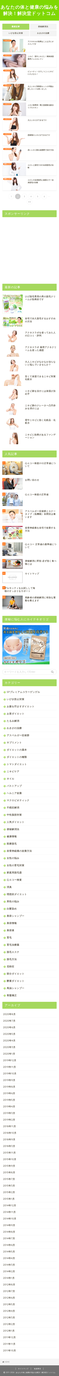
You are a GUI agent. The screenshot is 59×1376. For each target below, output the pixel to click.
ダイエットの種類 (17, 756)
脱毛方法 (12, 959)
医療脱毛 (12, 843)
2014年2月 (9, 1271)
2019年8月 (9, 1086)
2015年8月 (9, 1172)
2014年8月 (9, 1231)
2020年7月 (9, 1020)
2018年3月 (9, 1146)
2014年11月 (9, 1211)
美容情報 (12, 923)
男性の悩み (13, 901)
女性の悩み (13, 858)
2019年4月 (9, 1106)
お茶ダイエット (15, 713)
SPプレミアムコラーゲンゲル (23, 691)
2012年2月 (9, 1324)
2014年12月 (9, 1205)
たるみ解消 (13, 720)
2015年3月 (9, 1185)
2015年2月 (9, 1192)
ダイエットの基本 (17, 749)
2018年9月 (9, 1139)
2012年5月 (9, 1304)
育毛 (9, 937)
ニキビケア (13, 771)
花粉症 (10, 966)
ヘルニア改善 (14, 793)
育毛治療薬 (13, 944)
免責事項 (37, 1369)
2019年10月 (10, 1073)
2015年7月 (9, 1179)
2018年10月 (10, 1132)
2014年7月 (9, 1238)
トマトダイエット (17, 764)
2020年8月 (9, 1014)
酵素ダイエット (15, 980)
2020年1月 (9, 1053)
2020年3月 (9, 1047)
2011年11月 (9, 1343)
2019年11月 (9, 1066)
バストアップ (14, 785)
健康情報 (12, 836)
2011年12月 (9, 1337)
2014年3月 (9, 1264)
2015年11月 (9, 1152)
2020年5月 (9, 1033)
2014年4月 (9, 1258)
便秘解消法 (43, 26)
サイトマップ (23, 1369)
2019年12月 (9, 1060)
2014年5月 (9, 1251)
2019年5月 (9, 1099)
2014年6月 (9, 1244)
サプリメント (14, 742)
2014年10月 (9, 1218)
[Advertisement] (29, 249)
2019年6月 (9, 1093)
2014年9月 (9, 1225)
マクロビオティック (18, 800)
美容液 (10, 930)
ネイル (10, 778)
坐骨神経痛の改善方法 (19, 850)
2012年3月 (9, 1317)
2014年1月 (9, 1277)
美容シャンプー (15, 915)
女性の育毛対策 (15, 865)
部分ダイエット (15, 973)
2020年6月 (9, 1027)
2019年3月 (9, 1113)
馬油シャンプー (15, 988)
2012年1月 (9, 1330)
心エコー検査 (14, 879)
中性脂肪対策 (14, 814)
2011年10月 (9, 1350)
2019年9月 (9, 1080)
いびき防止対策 (16, 33)
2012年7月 (9, 1291)
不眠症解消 (13, 807)
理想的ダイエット (17, 894)
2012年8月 (9, 1284)
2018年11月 (9, 1126)
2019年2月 (9, 1119)
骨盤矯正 (12, 995)
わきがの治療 (43, 33)
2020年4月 (9, 1040)
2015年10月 (9, 1159)
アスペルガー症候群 (18, 735)
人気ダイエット (15, 821)
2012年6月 (9, 1297)
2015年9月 (9, 1165)
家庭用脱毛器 (14, 872)
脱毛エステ (13, 951)
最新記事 (16, 26)
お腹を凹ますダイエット (20, 706)
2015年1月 (9, 1198)
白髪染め (12, 908)
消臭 (9, 886)
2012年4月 (9, 1310)
